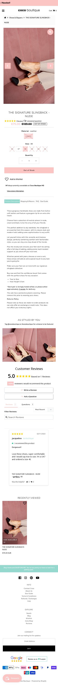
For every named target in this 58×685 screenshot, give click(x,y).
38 (25, 149)
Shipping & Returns (28, 201)
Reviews (29, 623)
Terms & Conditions (29, 596)
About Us (28, 591)
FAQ (37, 201)
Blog (29, 616)
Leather (28, 136)
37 (19, 149)
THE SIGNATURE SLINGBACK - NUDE (26, 474)
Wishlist (29, 618)
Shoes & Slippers (16, 18)
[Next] (50, 66)
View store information (15, 191)
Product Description (12, 201)
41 (45, 149)
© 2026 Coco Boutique (21, 681)
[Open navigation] (3, 11)
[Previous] (8, 66)
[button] (29, 179)
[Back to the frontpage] (5, 18)
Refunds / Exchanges (29, 599)
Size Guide (44, 201)
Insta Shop (29, 621)
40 (38, 149)
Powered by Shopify (39, 681)
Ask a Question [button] (30, 396)
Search (28, 613)
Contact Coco (29, 588)
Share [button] (17, 477)
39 (32, 149)
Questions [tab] (26, 404)
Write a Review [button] (30, 390)
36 (12, 149)
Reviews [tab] (9, 404)
